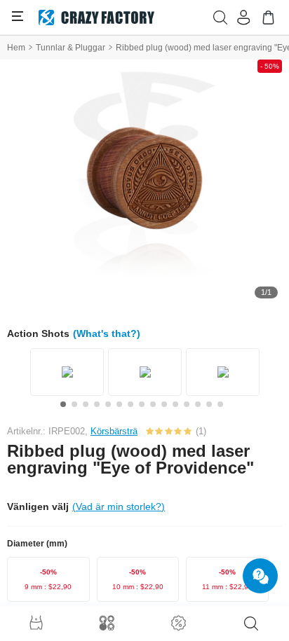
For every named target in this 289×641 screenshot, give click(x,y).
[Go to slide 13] (198, 404)
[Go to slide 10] (164, 404)
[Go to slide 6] (119, 404)
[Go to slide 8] (141, 404)
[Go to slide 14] (209, 404)
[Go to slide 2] (74, 404)
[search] (251, 623)
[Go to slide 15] (220, 404)
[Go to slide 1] (63, 404)
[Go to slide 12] (186, 404)
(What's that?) (106, 333)
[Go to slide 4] (97, 404)
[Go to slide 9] (153, 404)
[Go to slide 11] (175, 404)
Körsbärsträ (113, 431)
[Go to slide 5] (108, 404)
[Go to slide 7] (130, 404)
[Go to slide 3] (85, 404)
